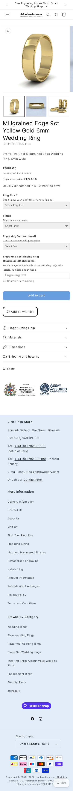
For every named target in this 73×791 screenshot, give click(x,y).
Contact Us (14, 510)
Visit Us (12, 526)
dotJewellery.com (45, 777)
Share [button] (11, 368)
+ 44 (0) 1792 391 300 (30, 446)
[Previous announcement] (7, 5)
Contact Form (33, 479)
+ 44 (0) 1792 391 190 (30, 459)
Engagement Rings (19, 673)
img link (19, 384)
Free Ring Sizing (18, 543)
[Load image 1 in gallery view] (14, 106)
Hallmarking (15, 569)
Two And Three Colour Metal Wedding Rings (32, 663)
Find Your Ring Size (20, 535)
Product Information (20, 577)
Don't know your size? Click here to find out (28, 199)
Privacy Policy (16, 594)
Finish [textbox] (15, 218)
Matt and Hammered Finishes (26, 552)
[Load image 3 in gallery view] (58, 106)
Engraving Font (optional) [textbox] (21, 238)
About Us (13, 518)
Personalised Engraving (23, 560)
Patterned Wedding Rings (24, 643)
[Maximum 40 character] (33, 263)
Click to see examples (15, 220)
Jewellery (13, 690)
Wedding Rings (17, 626)
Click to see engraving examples (21, 240)
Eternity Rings (16, 682)
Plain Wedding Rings (20, 635)
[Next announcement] (66, 5)
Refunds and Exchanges (23, 586)
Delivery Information (20, 501)
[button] (7, 14)
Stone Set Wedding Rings (24, 652)
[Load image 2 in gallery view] (36, 106)
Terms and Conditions (21, 603)
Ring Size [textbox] (28, 197)
